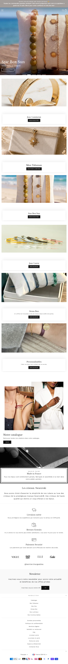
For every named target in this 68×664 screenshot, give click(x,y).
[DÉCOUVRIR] (34, 248)
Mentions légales (34, 626)
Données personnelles (34, 620)
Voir (7, 442)
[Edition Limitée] (34, 150)
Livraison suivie (34, 635)
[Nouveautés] (34, 102)
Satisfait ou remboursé (34, 629)
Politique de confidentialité (34, 623)
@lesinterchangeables (34, 564)
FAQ (34, 632)
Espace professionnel (34, 644)
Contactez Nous (34, 646)
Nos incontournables (34, 615)
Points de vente (34, 641)
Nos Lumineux (34, 612)
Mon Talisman (34, 603)
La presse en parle (34, 638)
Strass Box (34, 609)
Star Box (34, 606)
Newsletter (33, 595)
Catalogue (34, 600)
